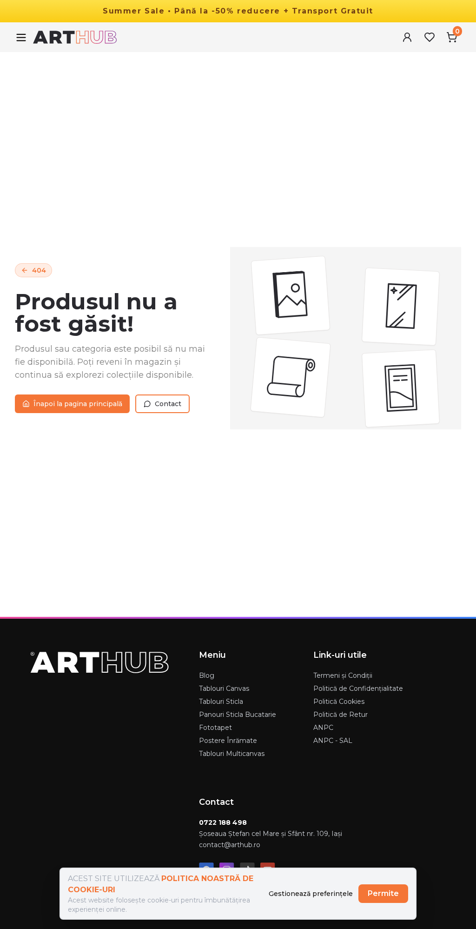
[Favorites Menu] (429, 37)
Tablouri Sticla (221, 701)
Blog (206, 675)
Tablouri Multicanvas (231, 753)
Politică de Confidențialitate (358, 688)
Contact (168, 404)
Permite (383, 893)
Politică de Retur (340, 714)
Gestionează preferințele (311, 893)
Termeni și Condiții (342, 675)
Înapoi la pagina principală (77, 404)
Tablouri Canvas (224, 688)
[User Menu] (407, 37)
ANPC (323, 727)
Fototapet (215, 727)
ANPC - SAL (332, 740)
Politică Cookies (338, 701)
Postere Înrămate (228, 740)
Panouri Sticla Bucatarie (237, 714)
